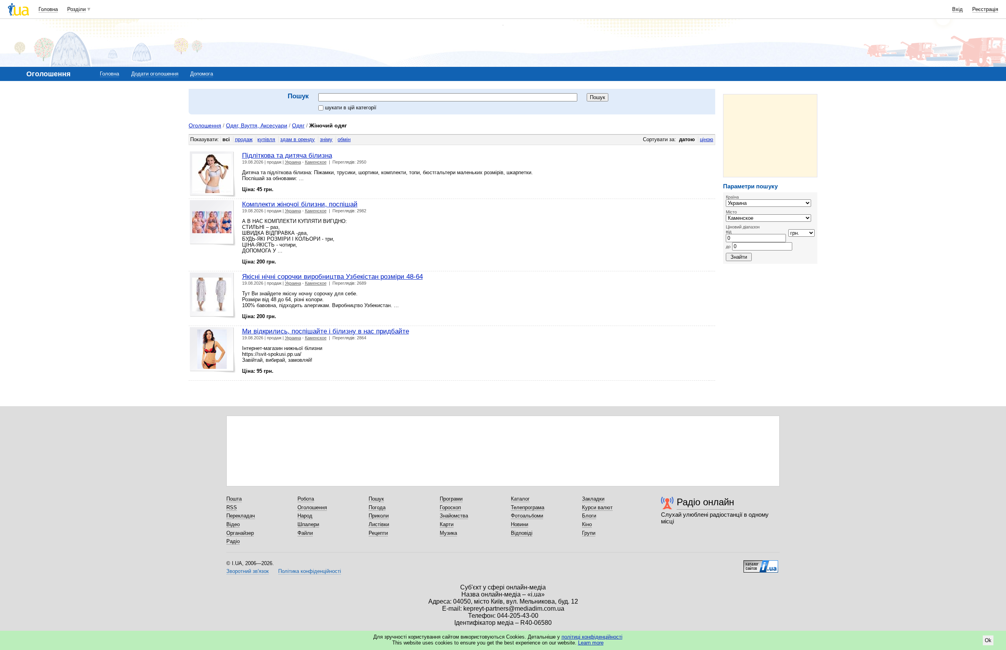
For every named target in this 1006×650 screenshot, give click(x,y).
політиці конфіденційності (592, 637)
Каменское (316, 162)
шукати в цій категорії (350, 107)
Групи (588, 533)
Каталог (520, 499)
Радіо (233, 541)
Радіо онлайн (705, 502)
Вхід (957, 9)
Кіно (587, 524)
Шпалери (308, 524)
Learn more (591, 643)
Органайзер (240, 533)
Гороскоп (450, 507)
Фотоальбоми (527, 516)
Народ (304, 516)
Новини (519, 524)
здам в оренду (297, 139)
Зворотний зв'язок (247, 571)
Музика (448, 533)
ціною (706, 139)
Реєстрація (985, 9)
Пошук (376, 499)
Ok (988, 640)
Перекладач (240, 516)
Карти (446, 524)
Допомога (201, 74)
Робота (305, 499)
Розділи (76, 9)
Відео (233, 524)
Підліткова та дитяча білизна (287, 155)
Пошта (234, 499)
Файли (305, 533)
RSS (231, 507)
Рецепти (378, 533)
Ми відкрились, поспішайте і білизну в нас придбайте (325, 331)
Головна (48, 9)
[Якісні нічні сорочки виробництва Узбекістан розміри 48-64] (213, 296)
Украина (293, 162)
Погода (377, 507)
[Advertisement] (770, 135)
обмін (344, 139)
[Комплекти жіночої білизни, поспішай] (213, 223)
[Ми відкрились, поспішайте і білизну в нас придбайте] (213, 350)
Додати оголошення (154, 74)
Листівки (379, 524)
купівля (266, 139)
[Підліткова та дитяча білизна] (213, 174)
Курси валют (597, 507)
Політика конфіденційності (309, 571)
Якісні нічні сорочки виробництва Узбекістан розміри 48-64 (332, 276)
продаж (244, 139)
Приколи (379, 516)
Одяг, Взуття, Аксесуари (256, 125)
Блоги (589, 516)
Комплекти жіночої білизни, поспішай (300, 204)
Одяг (298, 125)
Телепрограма (527, 507)
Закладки (593, 499)
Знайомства (454, 516)
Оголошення (205, 125)
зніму (326, 139)
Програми (451, 499)
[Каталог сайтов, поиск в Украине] (760, 563)
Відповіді (521, 533)
